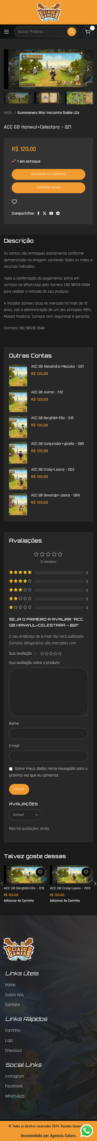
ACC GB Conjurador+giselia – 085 (57, 443)
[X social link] (44, 213)
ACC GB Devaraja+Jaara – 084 (55, 495)
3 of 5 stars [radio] (51, 654)
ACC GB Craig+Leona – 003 (52, 469)
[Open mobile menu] (6, 32)
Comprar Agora (49, 187)
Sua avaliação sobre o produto (35, 662)
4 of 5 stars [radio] (55, 654)
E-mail (15, 746)
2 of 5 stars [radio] (46, 654)
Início (8, 112)
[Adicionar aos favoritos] (14, 201)
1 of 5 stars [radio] (42, 654)
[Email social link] (51, 213)
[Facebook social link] (38, 213)
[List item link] (51, 985)
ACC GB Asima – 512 (47, 392)
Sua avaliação (22, 654)
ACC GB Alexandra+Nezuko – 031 (57, 366)
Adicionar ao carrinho (48, 174)
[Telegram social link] (58, 213)
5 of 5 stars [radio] (59, 654)
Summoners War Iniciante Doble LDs (48, 112)
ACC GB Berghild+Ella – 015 (52, 418)
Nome (15, 723)
